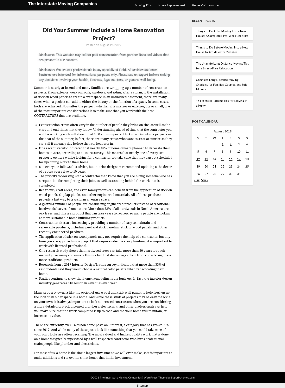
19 (198, 166)
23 (230, 166)
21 (214, 166)
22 (222, 166)
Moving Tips (143, 5)
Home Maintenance (205, 5)
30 (230, 173)
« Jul (197, 180)
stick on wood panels (81, 236)
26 (198, 173)
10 (239, 151)
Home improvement (171, 5)
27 (206, 173)
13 (206, 159)
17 (239, 159)
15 (222, 159)
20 (206, 166)
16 (230, 159)
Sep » (204, 180)
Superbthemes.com (183, 377)
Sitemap (142, 385)
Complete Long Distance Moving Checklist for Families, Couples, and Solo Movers (222, 84)
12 (198, 159)
